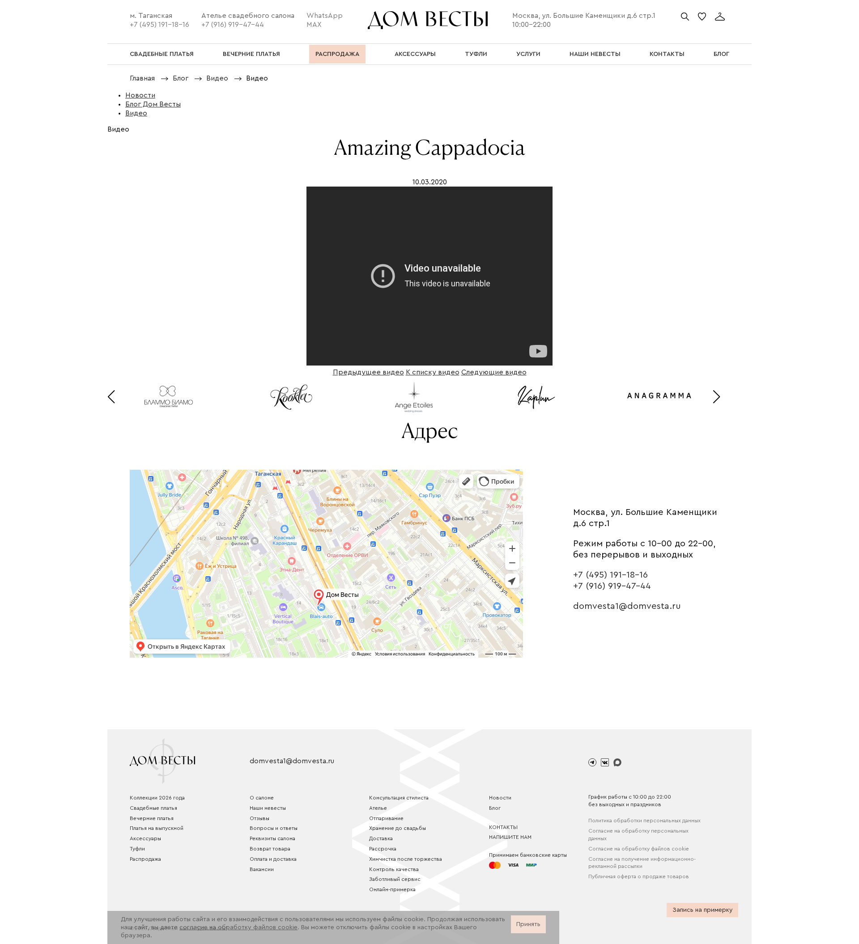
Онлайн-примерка (392, 889)
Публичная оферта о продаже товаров (638, 876)
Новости (500, 797)
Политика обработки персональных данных (644, 820)
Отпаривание (386, 818)
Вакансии (262, 869)
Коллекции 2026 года (157, 797)
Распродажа (145, 859)
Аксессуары (145, 838)
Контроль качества (394, 869)
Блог (495, 808)
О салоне (262, 797)
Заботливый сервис (395, 879)
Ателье (378, 808)
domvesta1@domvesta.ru (627, 606)
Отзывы (259, 818)
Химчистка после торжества (405, 859)
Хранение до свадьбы (397, 828)
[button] (111, 397)
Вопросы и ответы (274, 828)
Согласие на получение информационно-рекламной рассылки (642, 862)
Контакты (503, 827)
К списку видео (432, 372)
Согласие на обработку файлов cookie (638, 848)
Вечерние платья (152, 818)
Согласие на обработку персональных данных (638, 834)
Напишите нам (510, 837)
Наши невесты (268, 808)
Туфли (137, 848)
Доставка (381, 838)
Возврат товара (270, 848)
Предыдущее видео (368, 372)
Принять (528, 924)
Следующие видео (494, 372)
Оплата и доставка (273, 859)
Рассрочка (382, 848)
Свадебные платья (153, 808)
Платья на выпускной (156, 828)
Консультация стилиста (399, 797)
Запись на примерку (702, 910)
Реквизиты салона (272, 838)
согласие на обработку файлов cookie (238, 927)
